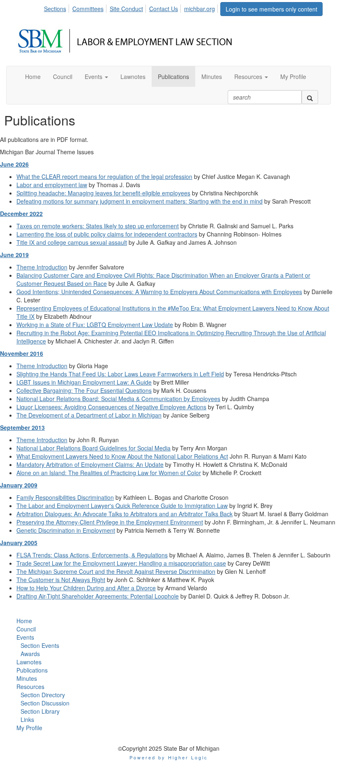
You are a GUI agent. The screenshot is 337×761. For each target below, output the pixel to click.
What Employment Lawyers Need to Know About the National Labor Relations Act (122, 456)
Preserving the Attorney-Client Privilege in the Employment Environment (109, 522)
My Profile (29, 728)
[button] (96, 76)
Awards (30, 654)
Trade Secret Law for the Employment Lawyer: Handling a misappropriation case (121, 563)
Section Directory (43, 695)
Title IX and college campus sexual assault (71, 242)
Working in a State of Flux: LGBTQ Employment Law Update (94, 324)
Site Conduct (126, 9)
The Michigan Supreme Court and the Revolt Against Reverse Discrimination (115, 571)
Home (24, 621)
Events (25, 637)
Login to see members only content (271, 9)
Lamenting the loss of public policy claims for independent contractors (106, 234)
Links (27, 719)
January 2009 (18, 485)
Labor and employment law (51, 185)
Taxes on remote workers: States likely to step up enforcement (97, 226)
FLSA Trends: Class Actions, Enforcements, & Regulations (92, 555)
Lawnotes (29, 662)
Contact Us (163, 9)
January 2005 (18, 542)
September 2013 (22, 427)
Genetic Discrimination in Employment (65, 530)
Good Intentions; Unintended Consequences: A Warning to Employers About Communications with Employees (159, 292)
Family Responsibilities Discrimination (65, 497)
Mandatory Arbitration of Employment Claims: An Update (90, 464)
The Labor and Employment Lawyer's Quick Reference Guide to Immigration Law (122, 505)
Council (26, 629)
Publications (32, 670)
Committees (88, 9)
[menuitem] (57, 7)
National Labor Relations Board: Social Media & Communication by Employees (118, 398)
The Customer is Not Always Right (60, 579)
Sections (55, 9)
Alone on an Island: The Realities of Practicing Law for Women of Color (108, 473)
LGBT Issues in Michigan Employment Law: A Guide (84, 382)
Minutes (26, 678)
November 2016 (21, 353)
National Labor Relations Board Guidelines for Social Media (93, 448)
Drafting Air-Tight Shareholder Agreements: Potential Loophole (97, 596)
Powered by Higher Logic (168, 757)
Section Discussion (45, 703)
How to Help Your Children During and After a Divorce (86, 588)
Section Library (40, 711)
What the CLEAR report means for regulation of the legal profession (104, 176)
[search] (310, 97)
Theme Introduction (41, 267)
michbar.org (199, 9)
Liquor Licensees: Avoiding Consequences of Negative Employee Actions (111, 407)
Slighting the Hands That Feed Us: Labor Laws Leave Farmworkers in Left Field (120, 374)
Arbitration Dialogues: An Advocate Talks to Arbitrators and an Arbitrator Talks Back (124, 514)
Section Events (40, 645)
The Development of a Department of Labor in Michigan (89, 415)
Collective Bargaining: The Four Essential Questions (84, 390)
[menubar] (131, 7)
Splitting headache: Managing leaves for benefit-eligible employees (103, 193)
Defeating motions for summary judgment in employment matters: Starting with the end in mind (139, 201)
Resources (30, 686)
